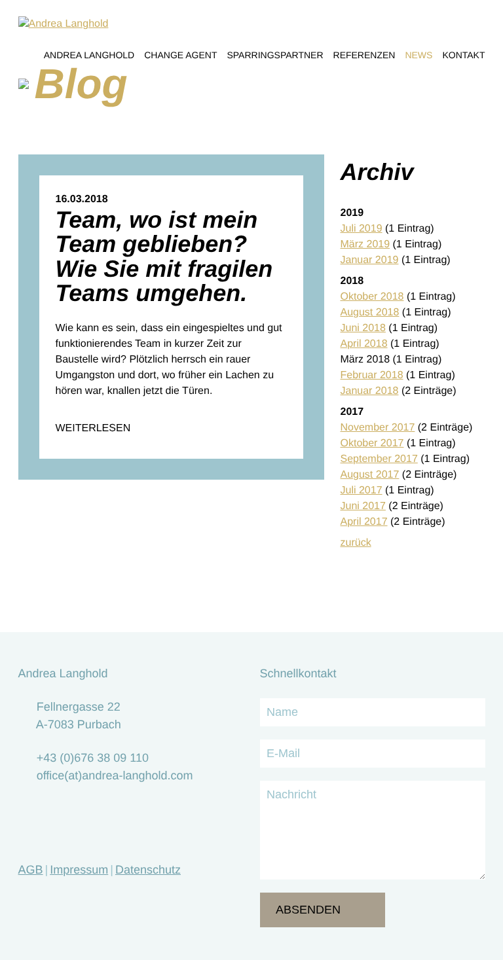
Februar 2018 (372, 375)
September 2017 (379, 459)
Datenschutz (148, 869)
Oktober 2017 (372, 443)
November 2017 (378, 427)
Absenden (308, 909)
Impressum (79, 869)
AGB (30, 869)
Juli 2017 (361, 490)
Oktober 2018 (372, 296)
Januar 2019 (370, 260)
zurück (356, 542)
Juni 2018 (363, 328)
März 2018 (365, 359)
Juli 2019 (361, 228)
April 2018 (364, 343)
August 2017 (370, 474)
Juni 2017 (363, 506)
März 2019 (365, 244)
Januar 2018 (370, 391)
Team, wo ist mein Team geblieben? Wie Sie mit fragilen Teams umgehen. (164, 256)
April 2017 (364, 521)
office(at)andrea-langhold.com (115, 775)
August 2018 (370, 312)
